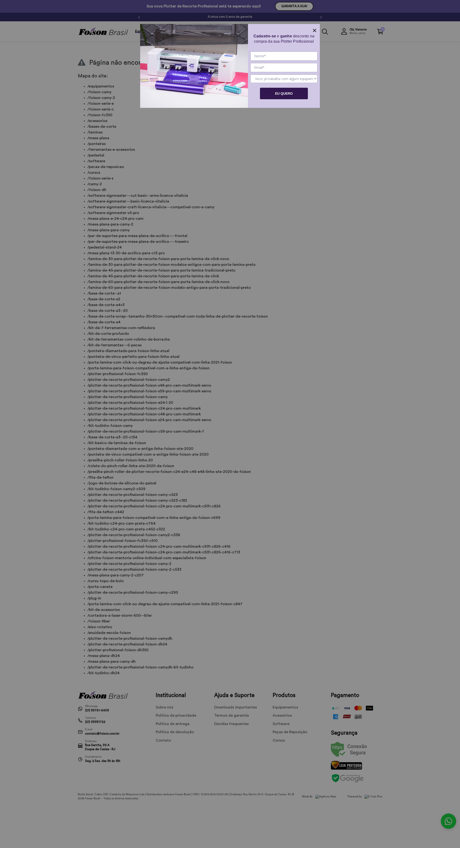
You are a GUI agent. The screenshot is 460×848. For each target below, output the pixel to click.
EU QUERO (284, 93)
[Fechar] (314, 29)
